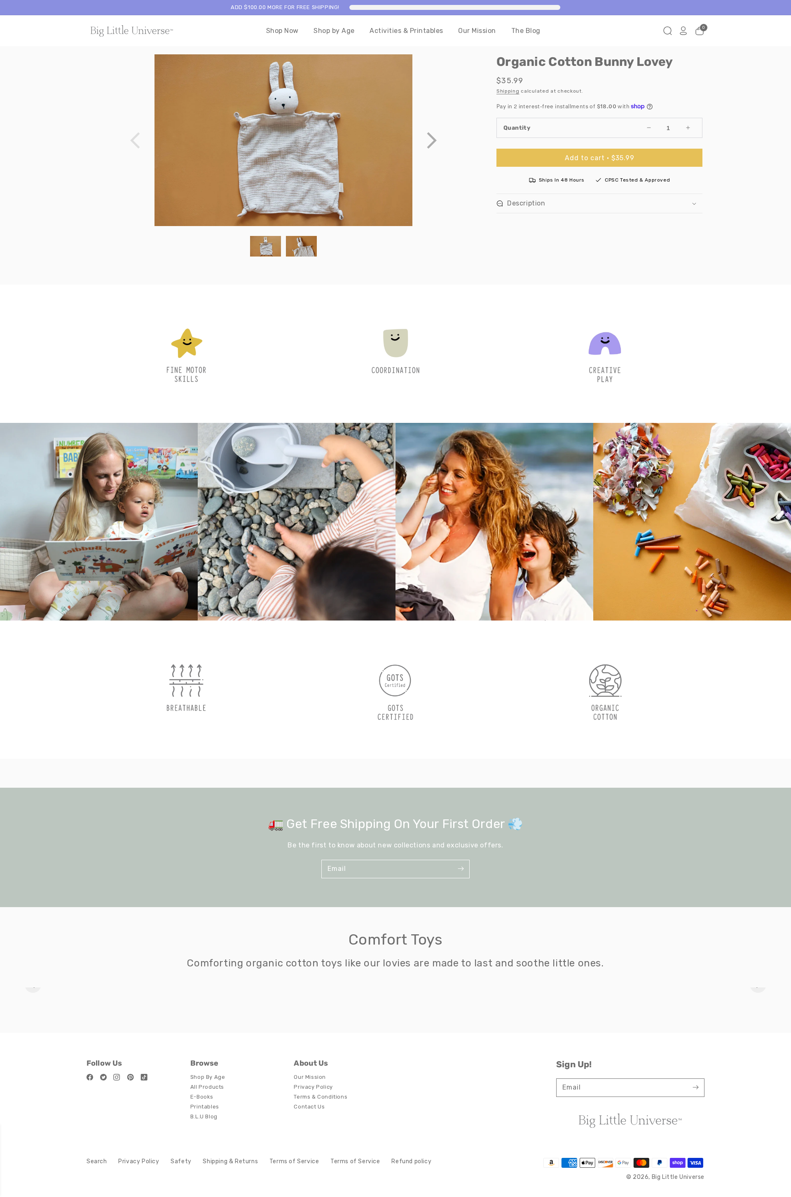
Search (97, 1161)
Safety (181, 1161)
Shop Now (282, 31)
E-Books (201, 1097)
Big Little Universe (678, 1177)
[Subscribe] (461, 869)
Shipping (508, 91)
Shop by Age (334, 31)
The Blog (526, 31)
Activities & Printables (406, 31)
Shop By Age (207, 1077)
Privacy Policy (313, 1087)
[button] (431, 140)
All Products (207, 1087)
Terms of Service (294, 1161)
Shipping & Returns (230, 1161)
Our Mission (477, 31)
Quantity (516, 127)
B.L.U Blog (204, 1116)
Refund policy (411, 1161)
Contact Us (309, 1107)
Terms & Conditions (320, 1097)
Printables (204, 1107)
